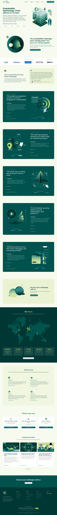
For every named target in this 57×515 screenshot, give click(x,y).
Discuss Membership (50, 1)
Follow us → (18, 352)
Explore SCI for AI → (33, 231)
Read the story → (6, 465)
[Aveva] (29, 62)
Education (17, 26)
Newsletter (38, 497)
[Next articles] (29, 471)
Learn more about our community (28, 358)
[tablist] (16, 106)
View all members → (49, 59)
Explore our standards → (12, 385)
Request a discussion (34, 295)
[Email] (50, 493)
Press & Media (28, 499)
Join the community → (33, 400)
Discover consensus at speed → (11, 268)
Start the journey (28, 427)
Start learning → (10, 400)
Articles (28, 497)
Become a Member (39, 493)
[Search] (45, 2)
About (42, 1)
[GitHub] (47, 493)
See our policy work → (33, 386)
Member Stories (29, 496)
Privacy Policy (26, 513)
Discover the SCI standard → (34, 155)
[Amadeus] (18, 62)
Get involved (46, 427)
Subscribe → (49, 352)
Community (37, 1)
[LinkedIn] (48, 493)
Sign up (37, 508)
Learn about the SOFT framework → (12, 192)
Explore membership (11, 427)
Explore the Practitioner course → (11, 118)
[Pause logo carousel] (53, 59)
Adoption (31, 1)
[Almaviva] (6, 62)
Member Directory (39, 496)
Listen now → (39, 352)
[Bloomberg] (40, 62)
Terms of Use (31, 513)
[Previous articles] (27, 471)
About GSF (28, 493)
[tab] (16, 107)
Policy (12, 26)
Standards (26, 1)
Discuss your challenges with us (35, 49)
